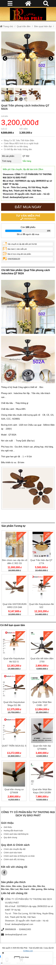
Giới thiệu (8, 827)
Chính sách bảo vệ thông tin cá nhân (19, 856)
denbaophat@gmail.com (16, 934)
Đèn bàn (5, 889)
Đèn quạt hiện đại (43, 26)
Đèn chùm (6, 886)
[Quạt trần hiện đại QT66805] (42, 737)
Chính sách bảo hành (13, 853)
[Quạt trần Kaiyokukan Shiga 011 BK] (14, 694)
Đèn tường (49, 889)
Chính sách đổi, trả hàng (14, 859)
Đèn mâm (16, 886)
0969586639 (28, 217)
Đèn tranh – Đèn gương (31, 889)
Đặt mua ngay (28, 207)
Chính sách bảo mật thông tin (16, 834)
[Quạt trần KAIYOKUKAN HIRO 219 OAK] (14, 596)
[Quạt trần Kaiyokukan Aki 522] (41, 596)
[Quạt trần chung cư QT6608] (14, 781)
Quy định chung (10, 837)
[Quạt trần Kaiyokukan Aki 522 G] (14, 650)
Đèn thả (41, 886)
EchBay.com (28, 951)
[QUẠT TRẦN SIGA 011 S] (14, 737)
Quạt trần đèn (23, 26)
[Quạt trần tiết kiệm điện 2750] (42, 650)
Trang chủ (7, 26)
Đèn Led (14, 889)
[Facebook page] (4, 872)
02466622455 (25, 929)
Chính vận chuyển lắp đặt (14, 849)
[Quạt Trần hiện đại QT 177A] (41, 552)
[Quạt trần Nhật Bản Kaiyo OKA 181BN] (42, 781)
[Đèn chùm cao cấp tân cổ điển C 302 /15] (14, 552)
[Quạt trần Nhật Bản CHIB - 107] (42, 694)
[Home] (28, 14)
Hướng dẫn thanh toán (13, 831)
